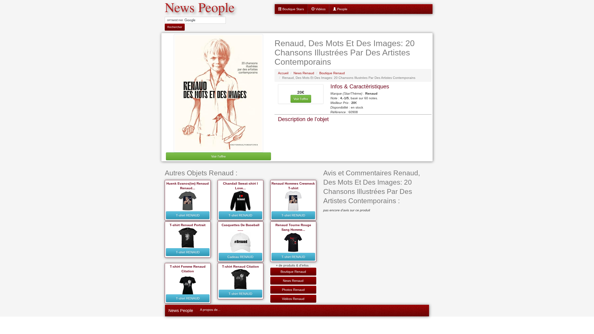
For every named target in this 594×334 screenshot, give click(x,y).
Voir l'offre (218, 156)
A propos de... (210, 310)
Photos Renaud (293, 290)
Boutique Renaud (293, 271)
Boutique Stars (292, 9)
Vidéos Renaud (293, 299)
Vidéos (320, 9)
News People (180, 310)
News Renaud (293, 281)
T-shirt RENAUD (188, 215)
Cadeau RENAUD (240, 257)
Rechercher (174, 27)
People (341, 9)
